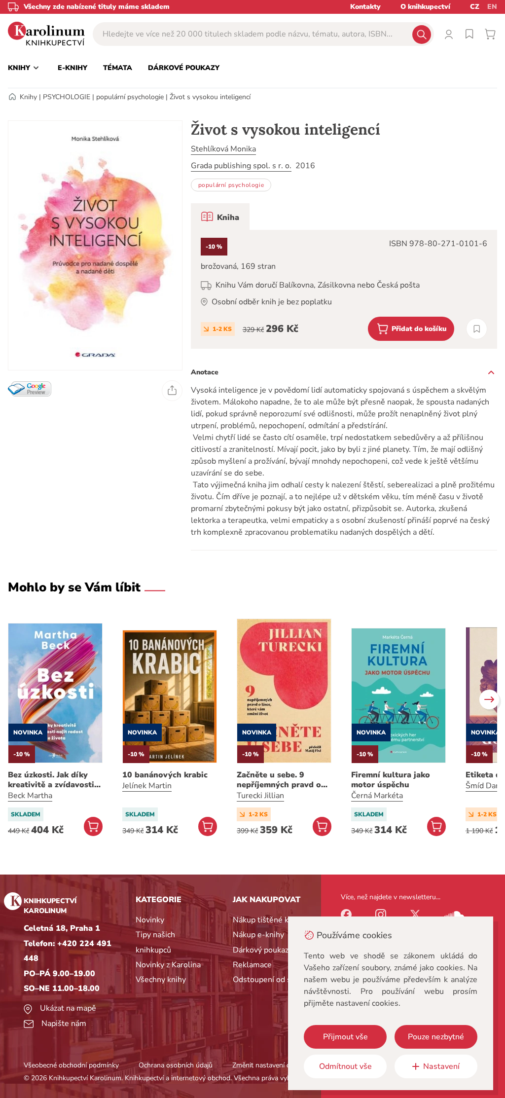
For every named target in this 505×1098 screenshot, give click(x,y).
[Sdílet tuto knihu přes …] (172, 390)
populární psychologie (130, 97)
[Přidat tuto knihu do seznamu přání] (476, 328)
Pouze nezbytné (436, 1036)
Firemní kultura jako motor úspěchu (390, 780)
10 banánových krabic (165, 775)
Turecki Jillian (260, 795)
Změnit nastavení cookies (270, 1065)
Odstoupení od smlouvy (275, 979)
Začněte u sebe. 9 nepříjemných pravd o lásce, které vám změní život (281, 780)
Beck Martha (30, 795)
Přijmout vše (345, 1036)
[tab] (220, 216)
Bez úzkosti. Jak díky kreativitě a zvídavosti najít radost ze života (51, 780)
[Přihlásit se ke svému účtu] (449, 34)
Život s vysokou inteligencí (210, 97)
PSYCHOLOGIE (66, 97)
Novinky (150, 920)
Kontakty (365, 6)
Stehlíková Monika (223, 149)
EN (492, 6)
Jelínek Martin (147, 785)
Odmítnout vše (345, 1066)
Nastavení (441, 1066)
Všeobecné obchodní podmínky (71, 1065)
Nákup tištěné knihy (268, 920)
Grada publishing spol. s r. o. (241, 165)
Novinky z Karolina (168, 964)
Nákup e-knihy (258, 934)
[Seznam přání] (469, 34)
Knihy (28, 97)
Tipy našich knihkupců (155, 942)
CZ (474, 6)
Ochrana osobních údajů (176, 1065)
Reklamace (252, 964)
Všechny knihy (161, 979)
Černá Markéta (377, 795)
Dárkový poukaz (261, 950)
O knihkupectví (425, 6)
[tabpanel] (344, 289)
